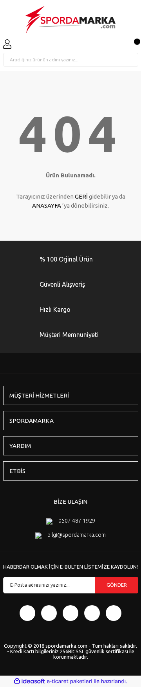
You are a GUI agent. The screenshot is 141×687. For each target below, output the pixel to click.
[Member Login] (7, 44)
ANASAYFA (46, 205)
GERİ (81, 196)
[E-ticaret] (69, 681)
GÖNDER (117, 585)
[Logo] (70, 19)
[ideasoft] (29, 681)
